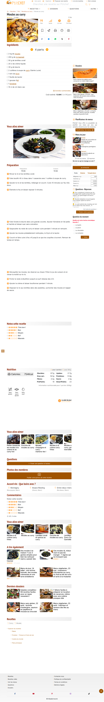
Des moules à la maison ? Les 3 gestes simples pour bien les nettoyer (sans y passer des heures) (22, 556)
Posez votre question (86, 212)
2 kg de (14, 54)
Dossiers (54, 9)
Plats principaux (17, 643)
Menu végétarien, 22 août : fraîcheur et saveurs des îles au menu (61, 606)
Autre (93, 9)
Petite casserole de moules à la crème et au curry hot (13, 448)
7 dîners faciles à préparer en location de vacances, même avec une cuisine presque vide (61, 594)
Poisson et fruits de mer (26, 635)
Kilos (75, 185)
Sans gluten (38, 1)
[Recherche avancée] (89, 4)
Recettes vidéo (12, 679)
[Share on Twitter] (62, 39)
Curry (11, 623)
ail (18, 80)
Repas (14, 631)
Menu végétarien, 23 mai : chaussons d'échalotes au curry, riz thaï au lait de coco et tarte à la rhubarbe (62, 572)
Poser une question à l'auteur (40, 463)
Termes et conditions (60, 682)
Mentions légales (59, 685)
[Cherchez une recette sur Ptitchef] (86, 4)
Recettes (34, 9)
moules (17, 54)
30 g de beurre (14, 67)
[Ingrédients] (2, 350)
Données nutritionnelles (63, 91)
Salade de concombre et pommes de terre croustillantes (88, 141)
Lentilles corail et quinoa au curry (41, 537)
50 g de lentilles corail (16, 60)
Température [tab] (92, 173)
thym (17, 74)
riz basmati (20, 57)
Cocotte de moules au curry (27, 446)
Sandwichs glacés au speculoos (87, 154)
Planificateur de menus (84, 130)
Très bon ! (22, 327)
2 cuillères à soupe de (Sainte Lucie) (24, 70)
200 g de (16, 57)
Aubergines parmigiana (88, 146)
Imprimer (92, 158)
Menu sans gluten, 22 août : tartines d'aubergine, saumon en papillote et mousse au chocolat (29, 607)
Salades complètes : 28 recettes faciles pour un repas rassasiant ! (28, 593)
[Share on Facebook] (42, 39)
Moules (18, 623)
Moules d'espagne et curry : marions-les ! (41, 448)
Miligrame (77, 176)
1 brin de (13, 74)
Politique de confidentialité (62, 679)
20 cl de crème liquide (17, 64)
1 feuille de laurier (15, 77)
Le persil (78, 227)
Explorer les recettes (14, 628)
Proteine (14, 635)
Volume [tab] (82, 173)
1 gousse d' (13, 80)
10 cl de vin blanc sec (16, 87)
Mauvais (21, 338)
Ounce (76, 181)
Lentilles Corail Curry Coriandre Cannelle (70, 537)
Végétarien (48, 1)
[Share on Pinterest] (69, 39)
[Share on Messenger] (48, 39)
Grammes (76, 178)
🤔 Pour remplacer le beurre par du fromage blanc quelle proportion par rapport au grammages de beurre (84, 194)
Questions (74, 9)
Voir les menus (81, 158)
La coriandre (79, 233)
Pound (76, 183)
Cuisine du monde (17, 639)
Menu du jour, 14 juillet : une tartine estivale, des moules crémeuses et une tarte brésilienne (28, 572)
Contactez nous (59, 676)
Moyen (20, 333)
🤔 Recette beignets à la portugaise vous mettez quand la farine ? (84, 199)
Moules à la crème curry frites (55, 447)
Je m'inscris (85, 167)
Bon (19, 330)
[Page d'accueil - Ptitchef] (8, 11)
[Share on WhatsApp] (55, 39)
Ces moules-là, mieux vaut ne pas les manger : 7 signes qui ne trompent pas (62, 554)
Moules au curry (27, 535)
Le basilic (78, 225)
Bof (19, 336)
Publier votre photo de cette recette (39, 477)
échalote (13, 84)
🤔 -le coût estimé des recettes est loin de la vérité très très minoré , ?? (85, 204)
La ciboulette (79, 230)
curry (28, 70)
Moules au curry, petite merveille (69, 447)
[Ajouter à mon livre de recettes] (42, 30)
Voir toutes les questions (89, 209)
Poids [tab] (76, 173)
